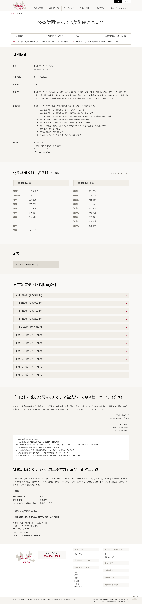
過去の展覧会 (79, 554)
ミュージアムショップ (119, 8)
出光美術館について (83, 560)
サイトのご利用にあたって (49, 599)
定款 (77, 36)
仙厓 (76, 572)
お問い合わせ (19, 599)
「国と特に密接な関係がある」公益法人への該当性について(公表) (42, 42)
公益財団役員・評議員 (54, 36)
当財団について (111, 577)
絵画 (76, 575)
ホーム (13, 13)
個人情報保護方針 (67, 599)
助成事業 (100, 8)
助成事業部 (109, 570)
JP (118, 2)
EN (126, 2)
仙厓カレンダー (109, 557)
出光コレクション (82, 567)
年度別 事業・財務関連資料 (116, 36)
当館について (53, 8)
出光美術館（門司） (112, 585)
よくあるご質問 (31, 599)
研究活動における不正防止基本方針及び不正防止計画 (96, 42)
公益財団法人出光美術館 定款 (26, 265)
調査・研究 (84, 8)
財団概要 (19, 36)
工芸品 (76, 584)
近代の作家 (78, 587)
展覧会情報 (38, 8)
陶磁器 (76, 581)
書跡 (76, 578)
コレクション (69, 8)
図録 (105, 554)
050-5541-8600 (52, 556)
